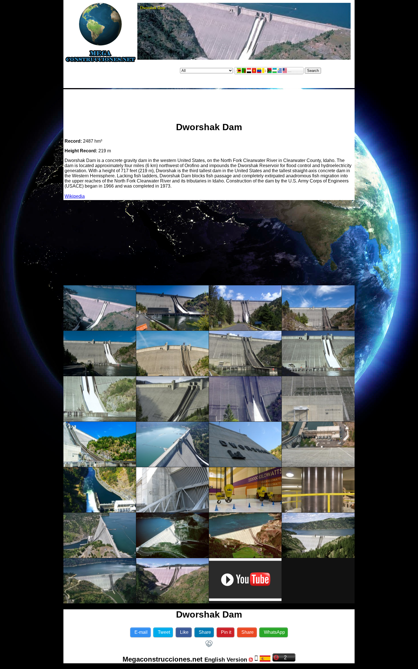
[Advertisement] (209, 103)
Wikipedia (75, 196)
